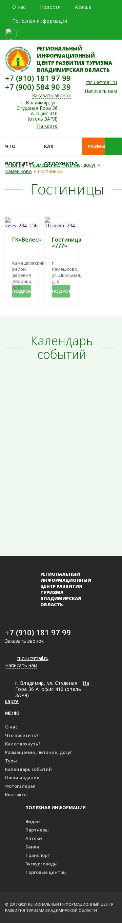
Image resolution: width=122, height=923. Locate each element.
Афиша (83, 7)
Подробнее (21, 291)
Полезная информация (39, 21)
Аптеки (33, 838)
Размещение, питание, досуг (63, 165)
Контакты (16, 795)
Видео (32, 821)
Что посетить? (19, 149)
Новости (50, 7)
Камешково (18, 171)
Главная (14, 165)
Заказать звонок (51, 96)
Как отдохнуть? (60, 149)
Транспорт (37, 855)
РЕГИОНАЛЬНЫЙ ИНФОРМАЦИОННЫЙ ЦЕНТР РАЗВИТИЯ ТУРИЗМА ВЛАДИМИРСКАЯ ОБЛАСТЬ (74, 59)
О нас (19, 7)
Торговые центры (46, 872)
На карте (47, 126)
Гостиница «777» (66, 243)
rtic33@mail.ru (101, 82)
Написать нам (101, 91)
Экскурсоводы (41, 864)
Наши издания (22, 778)
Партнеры (37, 830)
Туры (11, 761)
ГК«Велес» (26, 240)
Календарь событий (28, 769)
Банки (32, 847)
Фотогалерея (20, 786)
